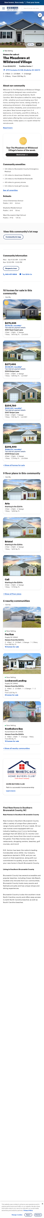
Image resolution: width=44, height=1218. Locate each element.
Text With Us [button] (27, 274)
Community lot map (13, 237)
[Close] (42, 1203)
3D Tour (30, 44)
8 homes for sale (11, 695)
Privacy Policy (28, 1210)
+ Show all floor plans (12, 594)
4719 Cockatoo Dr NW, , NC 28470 (23, 70)
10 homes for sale (12, 741)
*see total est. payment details (15, 327)
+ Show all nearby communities (16, 748)
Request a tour (11, 268)
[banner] (22, 2)
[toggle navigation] (3, 8)
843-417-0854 (11, 274)
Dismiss (38, 1215)
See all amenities (10, 190)
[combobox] (31, 8)
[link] (22, 29)
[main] (22, 614)
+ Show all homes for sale (14, 465)
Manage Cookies (17, 1215)
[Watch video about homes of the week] (22, 140)
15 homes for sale (12, 647)
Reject (28, 1215)
